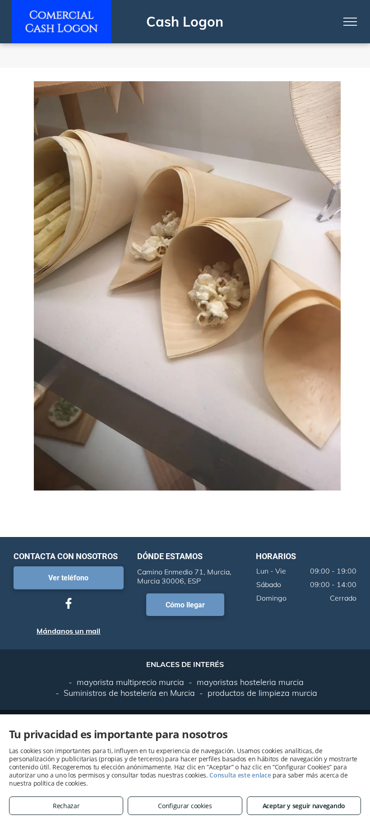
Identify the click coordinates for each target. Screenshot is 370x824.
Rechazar (66, 805)
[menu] (350, 21)
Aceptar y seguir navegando (304, 805)
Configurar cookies (185, 805)
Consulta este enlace (240, 775)
